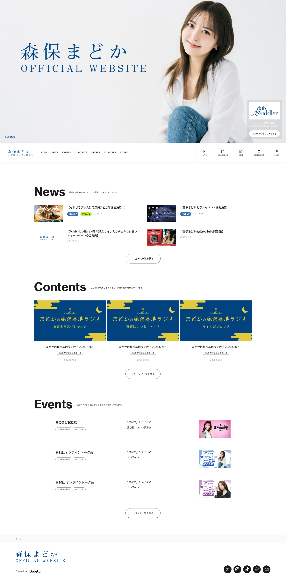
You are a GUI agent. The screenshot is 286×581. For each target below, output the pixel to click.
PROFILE (95, 153)
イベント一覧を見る (143, 513)
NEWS (55, 153)
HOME (44, 153)
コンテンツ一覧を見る (143, 374)
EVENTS (66, 153)
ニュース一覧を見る (143, 258)
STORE (124, 153)
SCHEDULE (110, 153)
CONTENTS (81, 153)
